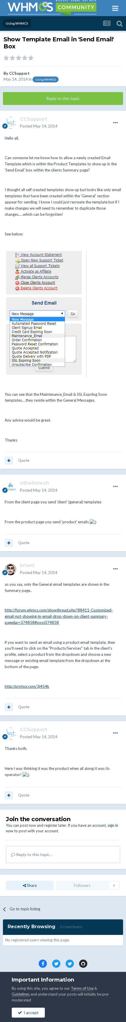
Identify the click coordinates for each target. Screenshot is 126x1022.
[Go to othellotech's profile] (10, 487)
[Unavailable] (47, 313)
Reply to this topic (63, 98)
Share (31, 885)
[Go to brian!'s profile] (10, 569)
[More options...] (115, 122)
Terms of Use (82, 988)
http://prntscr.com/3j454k (27, 686)
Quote (23, 460)
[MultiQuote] (9, 460)
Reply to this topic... (33, 854)
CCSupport (19, 73)
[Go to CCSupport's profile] (10, 123)
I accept (30, 1012)
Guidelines (21, 994)
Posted (38, 126)
